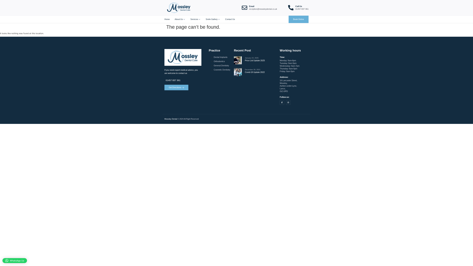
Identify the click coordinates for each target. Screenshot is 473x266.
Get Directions (175, 87)
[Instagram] (288, 102)
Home (167, 19)
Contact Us (230, 19)
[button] (14, 260)
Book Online (298, 19)
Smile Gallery (212, 19)
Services (194, 19)
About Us (179, 19)
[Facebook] (282, 102)
